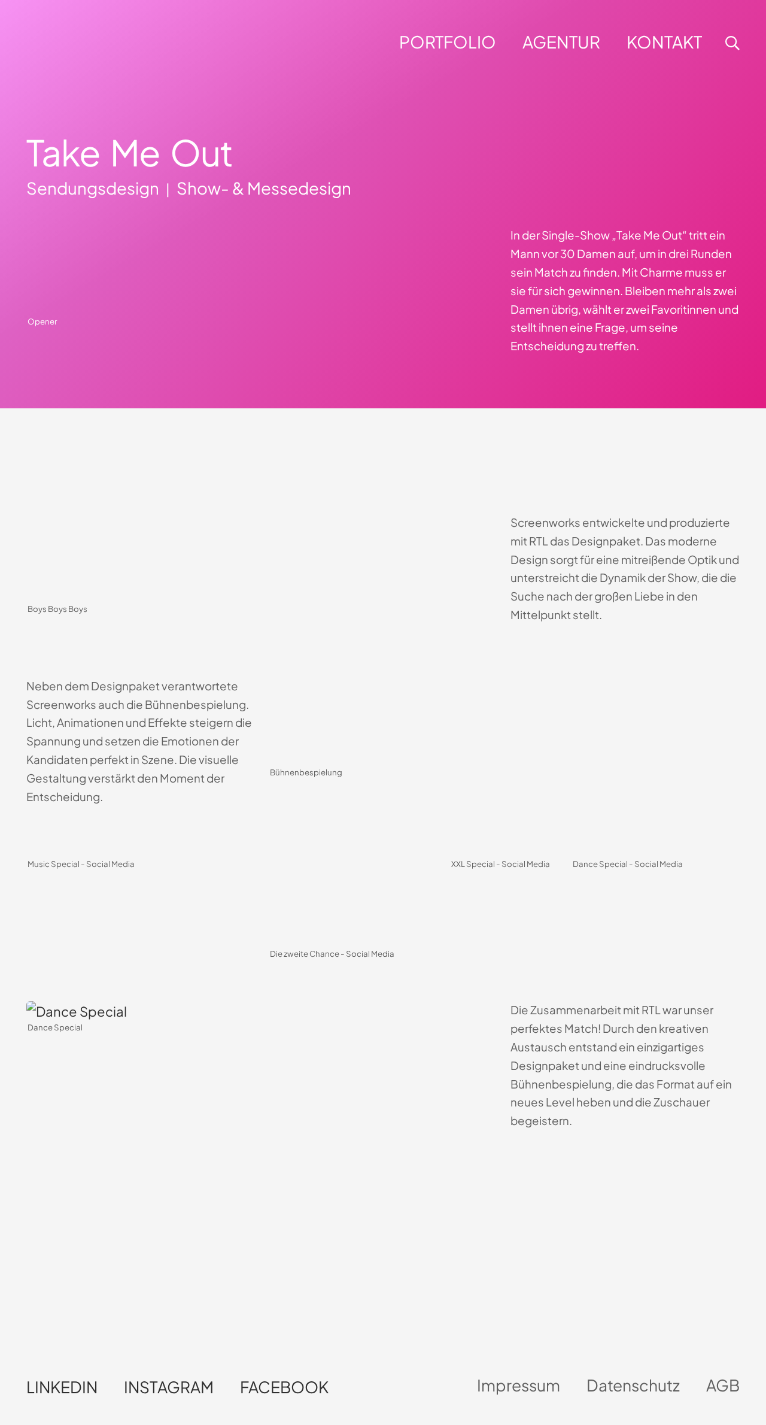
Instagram (169, 1387)
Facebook (284, 1387)
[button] (506, 42)
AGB (723, 1385)
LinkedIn (62, 1387)
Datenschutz (633, 1385)
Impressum (518, 1385)
